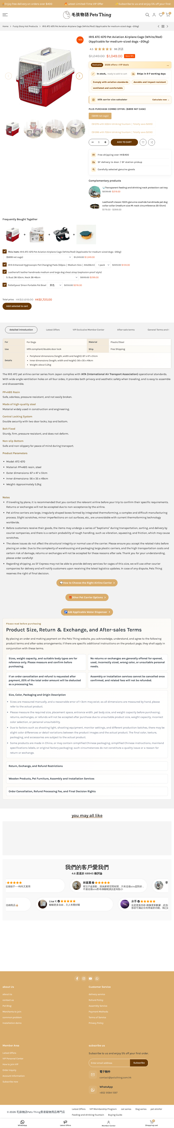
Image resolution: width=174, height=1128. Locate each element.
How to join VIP (10, 1064)
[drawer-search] (147, 15)
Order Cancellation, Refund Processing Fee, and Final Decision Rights (52, 791)
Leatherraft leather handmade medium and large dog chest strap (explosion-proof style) (55, 272)
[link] (95, 192)
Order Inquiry (9, 1070)
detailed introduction (21, 329)
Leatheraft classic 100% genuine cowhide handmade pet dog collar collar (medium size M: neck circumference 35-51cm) (135, 204)
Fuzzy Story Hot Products (25, 26)
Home (5, 26)
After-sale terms (126, 329)
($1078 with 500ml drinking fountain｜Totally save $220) (122, 124)
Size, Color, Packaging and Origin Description (37, 694)
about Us (7, 994)
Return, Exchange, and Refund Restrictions (36, 766)
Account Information (14, 1075)
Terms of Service (97, 1017)
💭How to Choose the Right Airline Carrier (86, 582)
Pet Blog (7, 1005)
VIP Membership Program (103, 1109)
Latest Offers (53, 329)
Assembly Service (98, 1005)
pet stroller (156, 1109)
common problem (12, 1017)
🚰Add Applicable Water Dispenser (85, 612)
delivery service (97, 994)
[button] (143, 142)
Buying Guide (115, 1114)
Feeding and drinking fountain (88, 1114)
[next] (79, 76)
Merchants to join (12, 1011)
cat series (126, 1109)
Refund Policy (96, 1000)
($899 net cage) (100, 115)
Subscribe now (10, 1081)
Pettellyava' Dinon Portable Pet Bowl (27, 285)
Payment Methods (98, 1011)
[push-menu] (5, 14)
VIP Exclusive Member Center (88, 329)
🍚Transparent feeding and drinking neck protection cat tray (135, 187)
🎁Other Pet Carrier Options (86, 597)
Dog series (140, 1109)
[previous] (8, 76)
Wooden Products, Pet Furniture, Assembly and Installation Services (51, 778)
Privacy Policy (96, 1023)
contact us (8, 1000)
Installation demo (12, 1023)
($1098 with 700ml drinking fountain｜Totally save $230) (122, 132)
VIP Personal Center (13, 1058)
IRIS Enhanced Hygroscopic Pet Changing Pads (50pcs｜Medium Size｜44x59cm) (51, 265)
